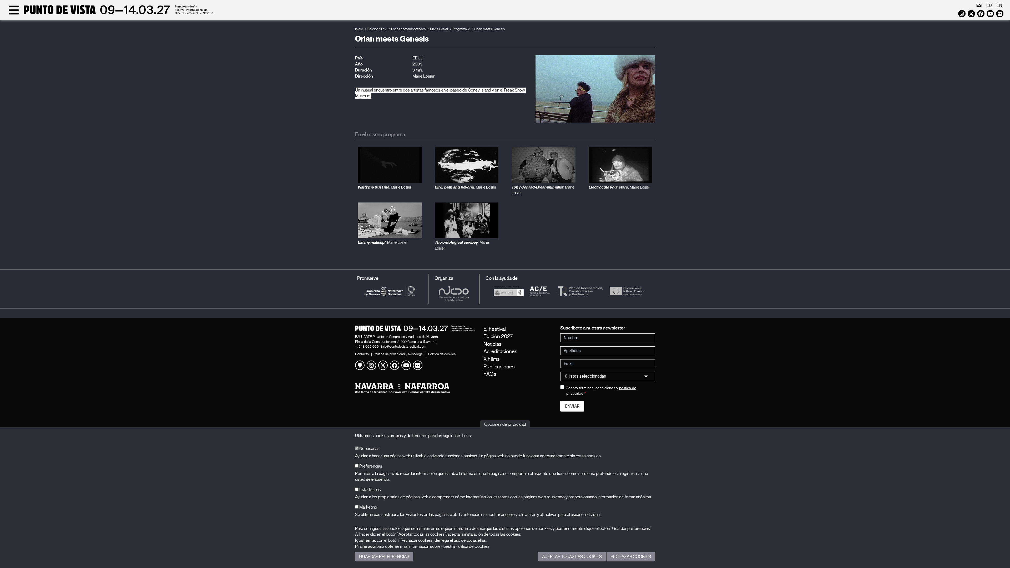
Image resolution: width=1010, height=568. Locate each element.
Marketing (367, 507)
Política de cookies (442, 354)
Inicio (359, 29)
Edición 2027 (498, 336)
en (999, 5)
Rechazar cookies (630, 556)
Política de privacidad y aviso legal (398, 354)
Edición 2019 (377, 29)
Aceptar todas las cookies (572, 556)
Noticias (492, 344)
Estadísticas (369, 489)
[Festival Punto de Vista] (110, 13)
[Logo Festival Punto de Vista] (415, 328)
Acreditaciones (500, 351)
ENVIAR (572, 406)
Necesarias (369, 448)
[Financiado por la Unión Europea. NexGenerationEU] (626, 290)
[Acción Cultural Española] (540, 290)
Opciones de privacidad (505, 424)
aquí (372, 546)
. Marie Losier (384, 187)
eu (989, 5)
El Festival (494, 329)
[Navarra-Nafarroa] (415, 388)
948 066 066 (368, 346)
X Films (491, 359)
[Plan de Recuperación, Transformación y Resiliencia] (579, 290)
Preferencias (370, 466)
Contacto (362, 354)
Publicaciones (499, 366)
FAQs (489, 374)
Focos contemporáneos (408, 29)
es (979, 5)
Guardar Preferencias (384, 556)
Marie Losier (439, 29)
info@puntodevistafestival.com (403, 346)
